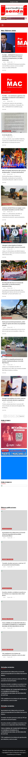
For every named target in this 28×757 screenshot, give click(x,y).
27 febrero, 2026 (9, 288)
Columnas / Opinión (7, 51)
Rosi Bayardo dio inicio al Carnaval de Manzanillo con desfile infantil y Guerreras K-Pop (12, 284)
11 (17, 416)
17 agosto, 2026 (9, 537)
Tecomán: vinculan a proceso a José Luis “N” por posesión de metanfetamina (14, 679)
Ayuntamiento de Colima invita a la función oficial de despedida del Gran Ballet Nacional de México (13, 534)
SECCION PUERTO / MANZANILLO (9, 166)
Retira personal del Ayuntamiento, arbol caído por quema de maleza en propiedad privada (13, 323)
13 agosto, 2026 (9, 657)
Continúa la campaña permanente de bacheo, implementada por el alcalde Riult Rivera (12, 360)
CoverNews (10, 754)
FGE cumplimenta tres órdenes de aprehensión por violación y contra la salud (14, 699)
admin (4, 62)
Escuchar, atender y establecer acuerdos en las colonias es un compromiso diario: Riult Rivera (14, 593)
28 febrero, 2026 (9, 62)
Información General (7, 204)
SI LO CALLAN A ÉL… (7, 135)
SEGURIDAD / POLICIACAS (8, 559)
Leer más (4, 70)
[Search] (25, 25)
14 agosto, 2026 (9, 597)
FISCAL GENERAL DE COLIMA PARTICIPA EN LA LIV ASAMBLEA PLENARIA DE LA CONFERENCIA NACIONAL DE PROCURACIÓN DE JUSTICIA (14, 624)
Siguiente (22, 416)
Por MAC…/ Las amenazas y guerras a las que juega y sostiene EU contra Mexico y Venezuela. (13, 97)
